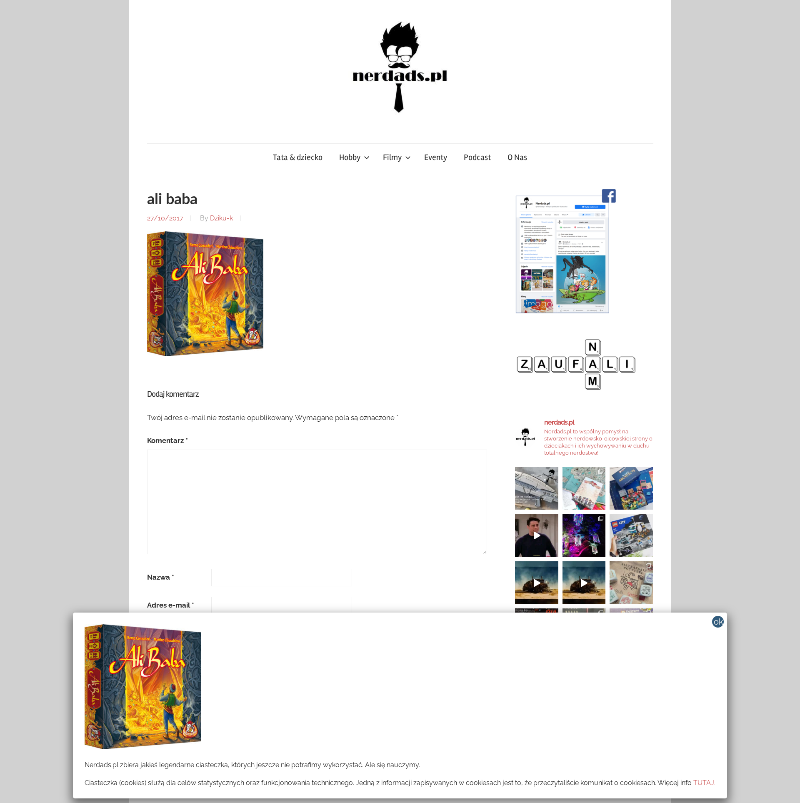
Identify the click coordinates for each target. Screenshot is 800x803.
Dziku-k (221, 218)
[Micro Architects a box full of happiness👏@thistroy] (631, 488)
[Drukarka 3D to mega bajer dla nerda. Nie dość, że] (536, 488)
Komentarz (167, 440)
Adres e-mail (170, 605)
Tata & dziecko (297, 157)
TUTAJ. (704, 783)
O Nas (517, 157)
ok (718, 622)
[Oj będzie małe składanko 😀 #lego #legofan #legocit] (631, 535)
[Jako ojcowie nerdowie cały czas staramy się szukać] (631, 583)
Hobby (349, 157)
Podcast (477, 157)
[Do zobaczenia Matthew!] (536, 535)
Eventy (435, 157)
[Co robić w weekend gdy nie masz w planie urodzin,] (584, 488)
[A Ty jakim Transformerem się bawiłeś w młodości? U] (536, 583)
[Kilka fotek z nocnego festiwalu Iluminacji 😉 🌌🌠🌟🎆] (584, 535)
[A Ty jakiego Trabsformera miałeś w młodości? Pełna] (584, 583)
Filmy (392, 157)
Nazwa (160, 577)
